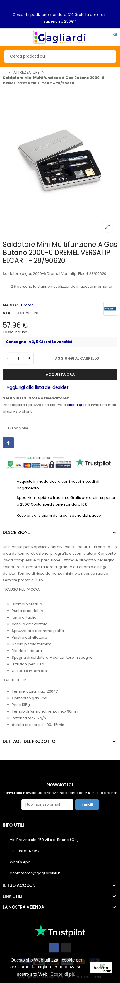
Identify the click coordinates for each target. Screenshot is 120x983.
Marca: (10, 305)
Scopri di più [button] (63, 974)
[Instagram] (66, 948)
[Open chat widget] (107, 970)
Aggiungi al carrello (77, 358)
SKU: (7, 313)
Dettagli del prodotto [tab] (29, 741)
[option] (60, 163)
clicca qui (75, 404)
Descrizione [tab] (16, 532)
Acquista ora (60, 374)
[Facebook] (54, 948)
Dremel (28, 305)
